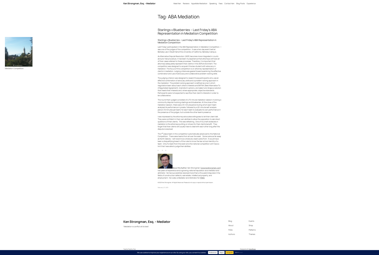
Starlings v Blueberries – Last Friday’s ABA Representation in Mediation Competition (188, 31)
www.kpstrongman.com (210, 168)
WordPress (252, 249)
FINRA (202, 178)
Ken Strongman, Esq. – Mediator (139, 3)
